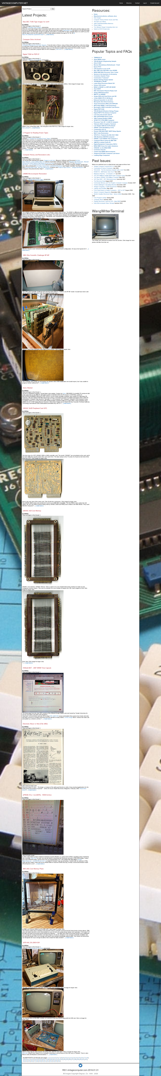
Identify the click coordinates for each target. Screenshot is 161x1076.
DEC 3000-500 (54, 716)
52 (48, 1061)
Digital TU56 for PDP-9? (31, 54)
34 (64, 1059)
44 (26, 1061)
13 (73, 1058)
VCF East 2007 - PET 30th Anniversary (105, 179)
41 (83, 1059)
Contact (137, 3)
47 (34, 1061)
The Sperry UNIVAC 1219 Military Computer (106, 177)
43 (24, 1061)
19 (24, 1059)
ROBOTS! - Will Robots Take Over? (104, 172)
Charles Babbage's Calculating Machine (105, 184)
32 (59, 1059)
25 (40, 1059)
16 (82, 1058)
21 (29, 1059)
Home (121, 3)
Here (64, 393)
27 (45, 1059)
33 (61, 1059)
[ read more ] (50, 34)
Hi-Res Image (68, 717)
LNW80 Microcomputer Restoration (35, 174)
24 (37, 1059)
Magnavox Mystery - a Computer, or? (104, 173)
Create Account (154, 3)
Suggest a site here (49, 160)
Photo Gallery (98, 25)
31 (56, 1059)
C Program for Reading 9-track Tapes (35, 133)
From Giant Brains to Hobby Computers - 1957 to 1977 (109, 190)
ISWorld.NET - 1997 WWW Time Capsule (37, 668)
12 (71, 1058)
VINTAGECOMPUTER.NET (15, 2)
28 (48, 1059)
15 (79, 1058)
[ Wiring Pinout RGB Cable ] (35, 179)
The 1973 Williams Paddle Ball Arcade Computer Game (109, 175)
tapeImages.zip (67, 30)
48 (37, 1061)
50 (42, 1061)
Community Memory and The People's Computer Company (111, 183)
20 (26, 1059)
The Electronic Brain (99, 181)
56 (59, 1061)
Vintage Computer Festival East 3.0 (104, 166)
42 (86, 1059)
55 (56, 1061)
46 (32, 1061)
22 (32, 1059)
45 (29, 1061)
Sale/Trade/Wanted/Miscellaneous (103, 23)
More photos (25, 128)
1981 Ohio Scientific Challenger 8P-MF (36, 255)
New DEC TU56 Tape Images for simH (36, 22)
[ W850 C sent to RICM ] (35, 60)
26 (42, 1059)
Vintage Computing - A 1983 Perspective (105, 186)
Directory (129, 3)
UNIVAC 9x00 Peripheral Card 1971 (35, 408)
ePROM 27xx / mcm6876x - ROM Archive (37, 795)
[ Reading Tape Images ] (35, 27)
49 (40, 1061)
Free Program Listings (100, 197)
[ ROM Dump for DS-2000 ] (35, 948)
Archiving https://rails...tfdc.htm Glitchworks (37, 167)
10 (65, 1058)
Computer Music (98, 199)
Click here (59, 49)
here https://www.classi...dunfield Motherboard (49, 166)
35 (67, 1059)
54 (53, 1061)
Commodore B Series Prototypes (103, 168)
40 (80, 1059)
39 (78, 1059)
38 (75, 1059)
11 (68, 1058)
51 (45, 1061)
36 (70, 1059)
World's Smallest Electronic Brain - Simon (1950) (107, 194)
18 (87, 1058)
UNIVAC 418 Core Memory (32, 511)
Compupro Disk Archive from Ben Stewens (34, 45)
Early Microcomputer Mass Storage (104, 203)
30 (53, 1059)
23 (34, 1059)
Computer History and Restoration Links (36, 155)
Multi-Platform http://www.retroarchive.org (42, 163)
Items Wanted (27, 388)
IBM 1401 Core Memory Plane (33, 869)
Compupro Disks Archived (32, 39)
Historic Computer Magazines (102, 192)
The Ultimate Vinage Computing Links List (106, 27)
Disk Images (97, 18)
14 (76, 1058)
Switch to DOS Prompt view (102, 29)
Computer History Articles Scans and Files (106, 19)
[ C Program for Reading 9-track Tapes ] (39, 138)
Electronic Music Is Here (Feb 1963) (35, 724)
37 (72, 1059)
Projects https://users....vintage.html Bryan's (70, 167)
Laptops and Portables (100, 188)
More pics (25, 1053)
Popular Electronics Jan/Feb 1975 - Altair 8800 (107, 201)
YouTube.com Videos (100, 21)
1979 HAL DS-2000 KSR (31, 942)
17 (84, 1058)
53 (51, 1061)
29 (51, 1059)
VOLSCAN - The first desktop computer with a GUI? (109, 170)
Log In (145, 3)
